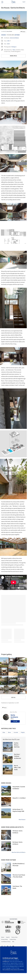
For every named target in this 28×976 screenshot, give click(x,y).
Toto (14, 50)
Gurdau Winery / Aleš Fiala (16, 745)
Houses (3, 35)
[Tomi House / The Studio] (6, 890)
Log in (23, 1)
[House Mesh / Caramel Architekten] (6, 791)
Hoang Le (13, 47)
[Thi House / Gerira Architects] (6, 835)
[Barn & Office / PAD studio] (8, 769)
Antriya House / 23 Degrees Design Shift (18, 810)
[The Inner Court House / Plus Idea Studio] (6, 879)
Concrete (16, 732)
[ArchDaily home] (13, 2)
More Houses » (22, 819)
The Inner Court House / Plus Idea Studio (19, 876)
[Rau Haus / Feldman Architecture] (8, 758)
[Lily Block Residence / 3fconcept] (6, 867)
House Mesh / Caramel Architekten (19, 788)
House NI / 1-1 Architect (19, 798)
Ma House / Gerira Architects (17, 843)
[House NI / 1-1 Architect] (6, 802)
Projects (23, 732)
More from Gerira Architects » (19, 852)
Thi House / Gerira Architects (17, 832)
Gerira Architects (14, 38)
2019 (8, 44)
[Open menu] (2, 2)
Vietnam (17, 35)
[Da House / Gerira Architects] (13, 662)
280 (8, 41)
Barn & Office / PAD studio (17, 768)
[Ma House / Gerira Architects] (6, 846)
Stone (9, 732)
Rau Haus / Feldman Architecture (17, 756)
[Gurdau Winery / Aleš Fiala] (8, 747)
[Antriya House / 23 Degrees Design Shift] (6, 813)
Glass (4, 732)
